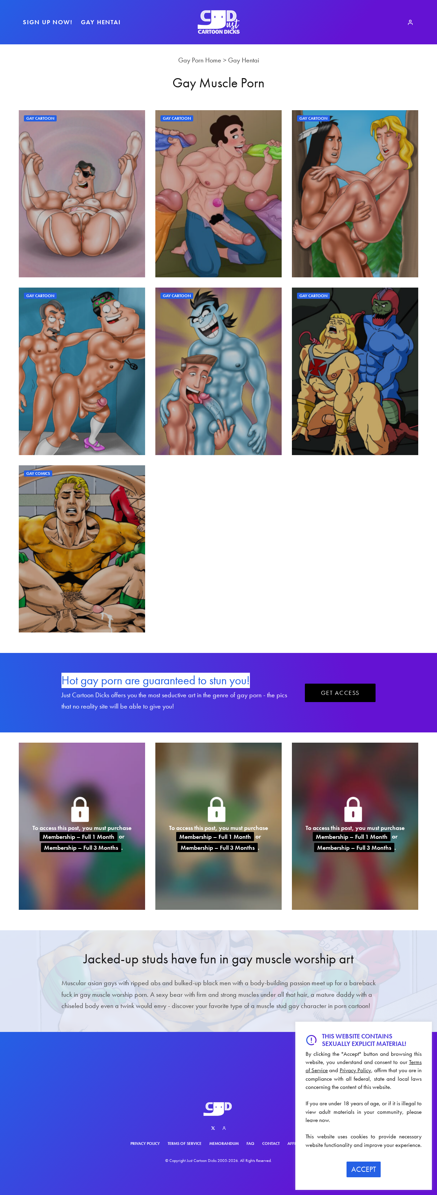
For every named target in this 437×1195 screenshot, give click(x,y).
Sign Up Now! (48, 22)
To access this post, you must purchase (81, 828)
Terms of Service (184, 1143)
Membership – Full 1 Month (78, 837)
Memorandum (224, 1143)
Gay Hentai (101, 22)
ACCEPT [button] (363, 1169)
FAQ (250, 1143)
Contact (271, 1143)
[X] (213, 1128)
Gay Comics (38, 473)
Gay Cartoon (40, 118)
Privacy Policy (145, 1143)
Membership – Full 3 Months (81, 847)
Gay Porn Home (199, 60)
